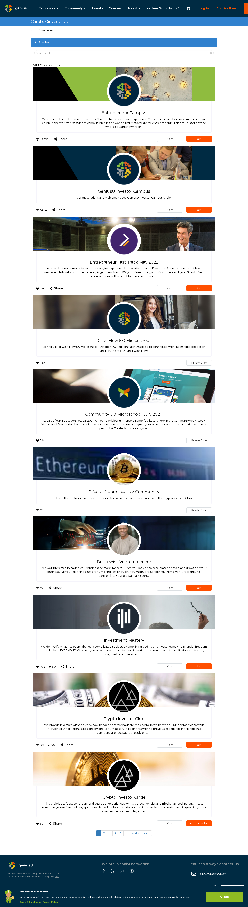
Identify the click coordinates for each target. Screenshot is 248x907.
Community (74, 8)
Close (224, 896)
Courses (115, 8)
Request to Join (199, 823)
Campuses (47, 8)
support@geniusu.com (213, 873)
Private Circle (199, 362)
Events (97, 8)
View (170, 138)
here (57, 876)
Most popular (46, 30)
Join (199, 138)
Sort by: (38, 65)
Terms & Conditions (30, 902)
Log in (204, 8)
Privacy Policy (50, 902)
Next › (135, 833)
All (32, 30)
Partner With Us (159, 8)
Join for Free (226, 8)
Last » (146, 833)
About (133, 8)
